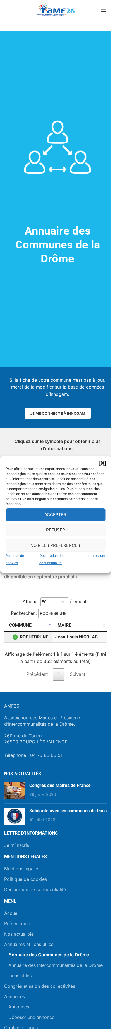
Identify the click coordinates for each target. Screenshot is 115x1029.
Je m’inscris (16, 845)
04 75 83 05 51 (46, 755)
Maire (64, 625)
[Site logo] (55, 9)
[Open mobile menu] (103, 9)
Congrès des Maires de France (60, 785)
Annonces (14, 996)
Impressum (96, 555)
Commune (20, 625)
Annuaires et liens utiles (28, 944)
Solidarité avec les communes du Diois (68, 810)
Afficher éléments (55, 601)
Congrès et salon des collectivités (39, 986)
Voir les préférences (55, 545)
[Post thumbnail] (14, 790)
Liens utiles (20, 975)
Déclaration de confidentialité (35, 889)
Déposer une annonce (31, 1017)
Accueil (12, 913)
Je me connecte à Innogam (57, 413)
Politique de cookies (25, 879)
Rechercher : (24, 613)
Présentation (17, 923)
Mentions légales (21, 868)
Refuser (55, 529)
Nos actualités (19, 934)
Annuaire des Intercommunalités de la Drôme (55, 965)
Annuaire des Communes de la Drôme (48, 954)
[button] (102, 463)
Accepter (55, 514)
